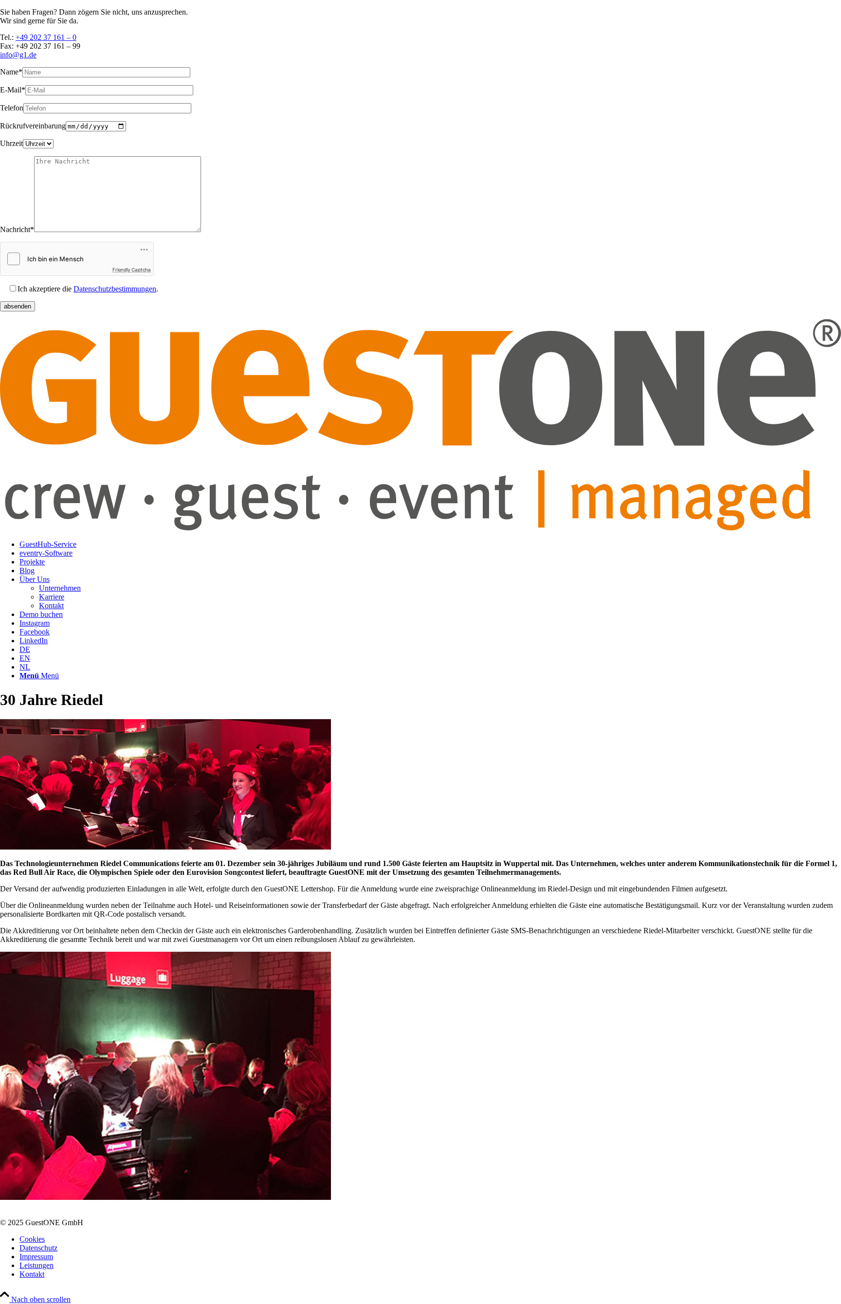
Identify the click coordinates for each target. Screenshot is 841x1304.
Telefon (11, 108)
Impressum (36, 1256)
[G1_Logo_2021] (420, 528)
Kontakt (31, 1274)
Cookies (32, 1239)
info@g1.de (18, 55)
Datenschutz (38, 1248)
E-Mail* (12, 90)
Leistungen (36, 1265)
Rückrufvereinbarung (33, 126)
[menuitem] (430, 544)
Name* (11, 72)
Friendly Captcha (131, 269)
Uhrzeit (11, 143)
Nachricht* (17, 229)
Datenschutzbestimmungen (114, 289)
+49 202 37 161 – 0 (46, 37)
